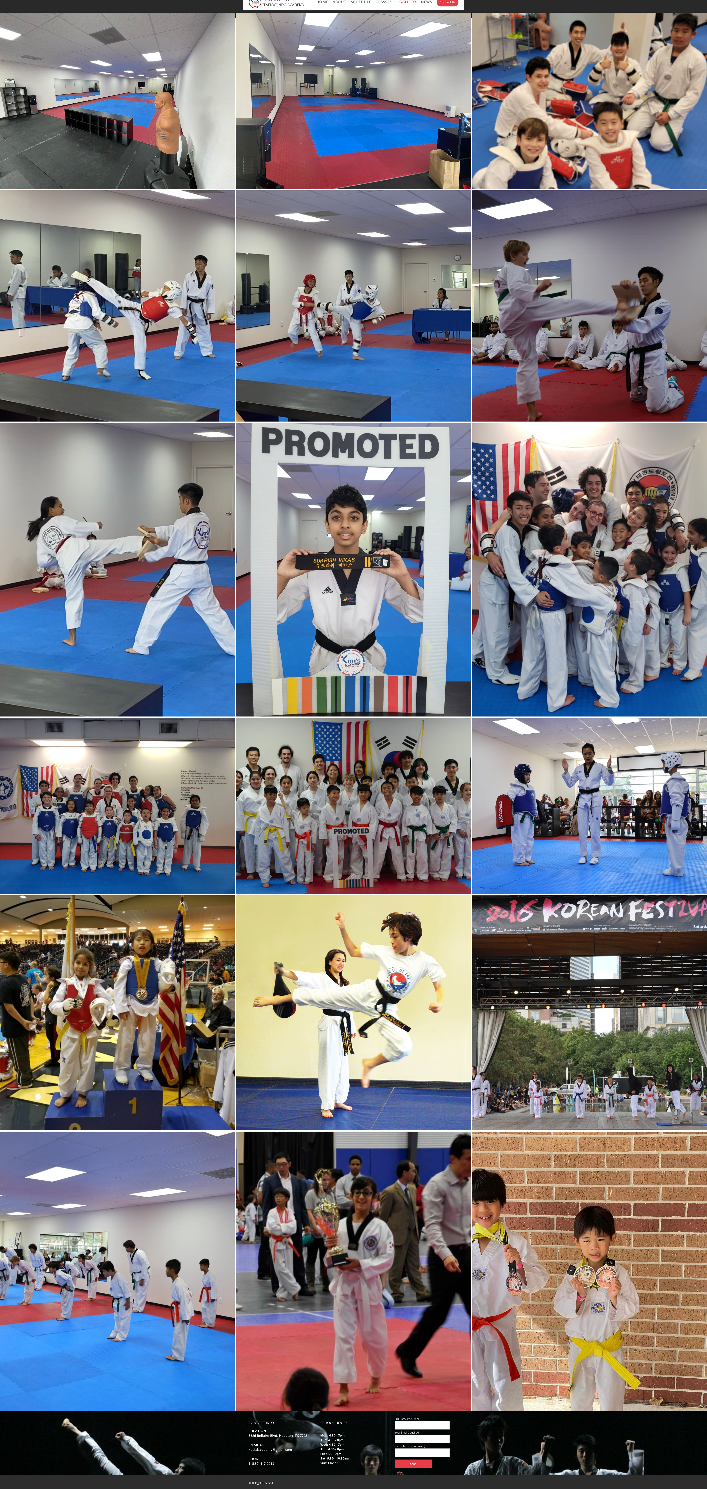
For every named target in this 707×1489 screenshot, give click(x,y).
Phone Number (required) (410, 1446)
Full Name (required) (407, 1419)
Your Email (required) (407, 1432)
